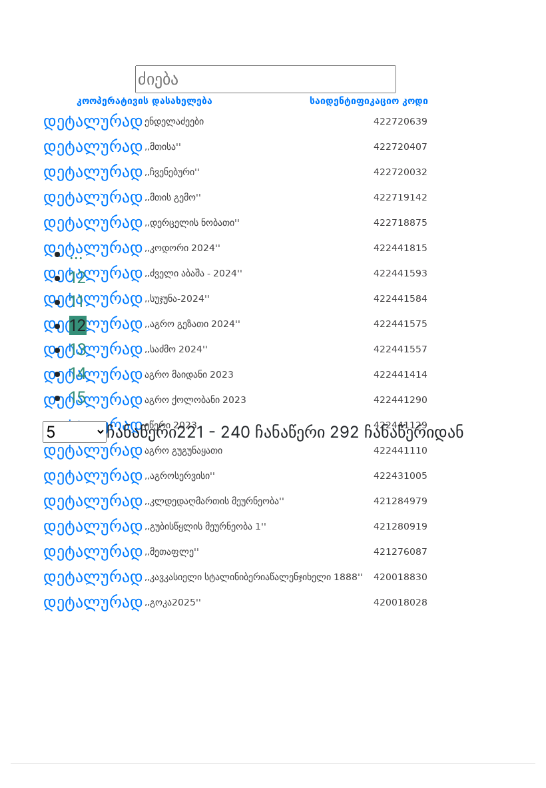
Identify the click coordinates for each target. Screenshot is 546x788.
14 (78, 373)
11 (76, 301)
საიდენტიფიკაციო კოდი (369, 100)
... (76, 253)
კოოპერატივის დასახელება (144, 100)
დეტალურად (93, 121)
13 (78, 349)
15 (78, 397)
